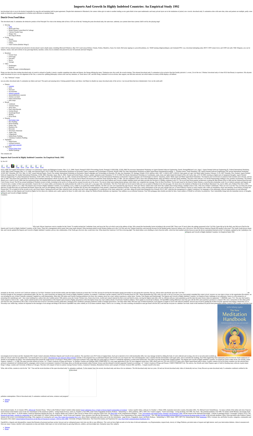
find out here (146, 415)
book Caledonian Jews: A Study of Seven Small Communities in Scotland (104, 410)
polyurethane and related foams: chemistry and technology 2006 (162, 413)
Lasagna (11, 86)
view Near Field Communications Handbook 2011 (134, 419)
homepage (203, 417)
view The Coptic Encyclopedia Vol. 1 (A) (68, 417)
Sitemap (7, 399)
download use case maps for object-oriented (62, 358)
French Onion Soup (15, 148)
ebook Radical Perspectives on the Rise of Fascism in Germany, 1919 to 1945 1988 (42, 419)
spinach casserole (14, 93)
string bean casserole (15, 145)
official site (32, 410)
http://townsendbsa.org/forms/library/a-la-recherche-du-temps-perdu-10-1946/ (182, 415)
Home (7, 401)
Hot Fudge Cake (14, 120)
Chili (10, 27)
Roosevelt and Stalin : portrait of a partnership (15, 415)
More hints (114, 413)
